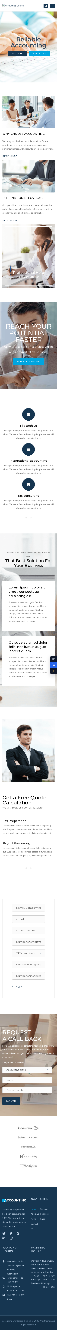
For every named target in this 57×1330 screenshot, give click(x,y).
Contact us (34, 1226)
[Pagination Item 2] (31, 517)
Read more (9, 156)
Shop (42, 1218)
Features (44, 1213)
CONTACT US (39, 53)
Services (44, 1209)
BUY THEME (17, 53)
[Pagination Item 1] (26, 517)
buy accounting (28, 361)
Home (34, 1209)
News (33, 1218)
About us (35, 1213)
